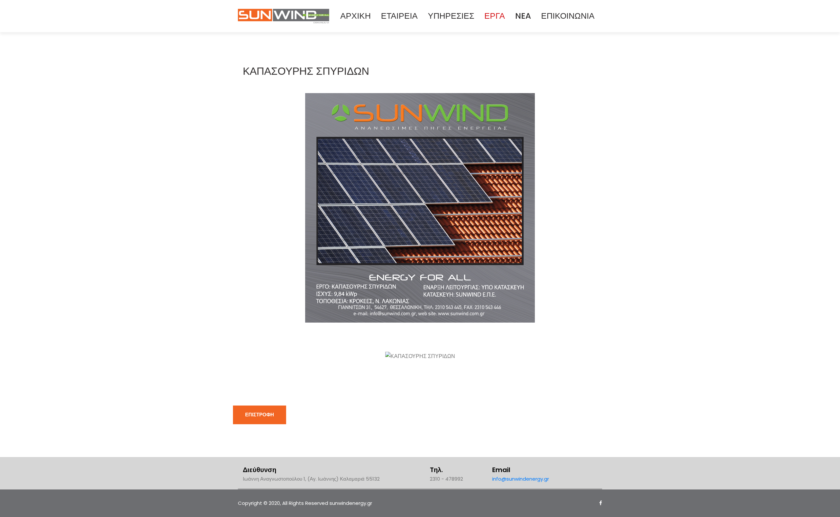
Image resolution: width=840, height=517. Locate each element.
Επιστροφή (259, 414)
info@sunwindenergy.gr (520, 478)
